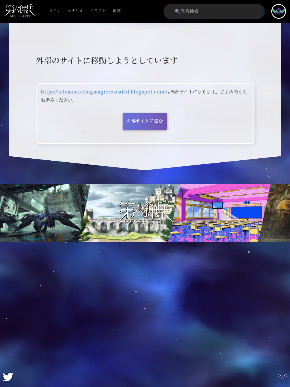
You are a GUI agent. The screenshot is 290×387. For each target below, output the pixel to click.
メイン (55, 11)
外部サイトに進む (145, 121)
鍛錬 (117, 11)
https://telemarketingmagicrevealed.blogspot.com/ (103, 92)
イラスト (98, 11)
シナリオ (75, 11)
